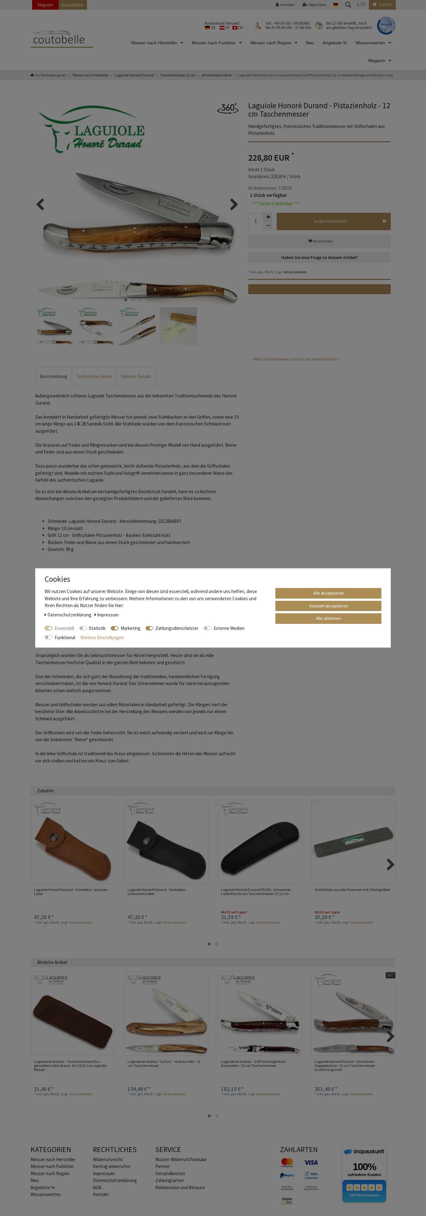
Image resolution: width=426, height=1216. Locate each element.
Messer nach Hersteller (154, 42)
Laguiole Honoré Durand (134, 75)
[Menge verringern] (267, 225)
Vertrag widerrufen (111, 1166)
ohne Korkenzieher (216, 75)
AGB (97, 1187)
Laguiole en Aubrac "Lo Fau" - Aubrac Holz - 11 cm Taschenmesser (164, 1063)
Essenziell (64, 628)
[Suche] (347, 5)
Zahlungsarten (169, 1180)
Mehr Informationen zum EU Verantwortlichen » (296, 359)
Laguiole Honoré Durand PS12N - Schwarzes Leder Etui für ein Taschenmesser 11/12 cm (256, 892)
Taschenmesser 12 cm (177, 75)
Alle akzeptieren (328, 593)
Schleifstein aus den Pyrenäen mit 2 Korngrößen (352, 890)
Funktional (65, 637)
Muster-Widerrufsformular (181, 1159)
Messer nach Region (271, 42)
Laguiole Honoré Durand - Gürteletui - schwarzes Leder (157, 892)
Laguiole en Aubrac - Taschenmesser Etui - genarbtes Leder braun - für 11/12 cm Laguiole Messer (70, 1065)
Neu (310, 42)
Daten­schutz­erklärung (115, 1180)
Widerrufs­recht (108, 1159)
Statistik (97, 628)
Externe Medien (229, 628)
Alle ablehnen (328, 618)
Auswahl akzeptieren (328, 605)
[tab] (53, 376)
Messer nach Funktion (214, 42)
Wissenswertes (371, 42)
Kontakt (101, 1194)
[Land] (335, 5)
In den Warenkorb (330, 221)
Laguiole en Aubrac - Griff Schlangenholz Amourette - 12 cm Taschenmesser (253, 1063)
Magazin (45, 4)
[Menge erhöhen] (267, 217)
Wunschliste (322, 241)
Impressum (103, 1173)
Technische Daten (94, 376)
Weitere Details (136, 376)
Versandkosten (295, 272)
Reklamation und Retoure (180, 1187)
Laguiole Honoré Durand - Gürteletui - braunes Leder (70, 892)
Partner (162, 1166)
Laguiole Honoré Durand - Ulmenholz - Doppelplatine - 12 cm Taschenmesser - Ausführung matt (346, 1065)
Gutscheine (72, 5)
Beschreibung (53, 376)
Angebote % (335, 42)
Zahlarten (299, 1149)
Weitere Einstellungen (102, 637)
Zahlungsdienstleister (176, 628)
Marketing (130, 628)
